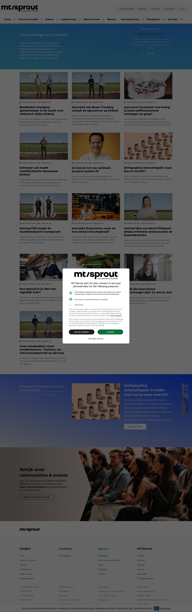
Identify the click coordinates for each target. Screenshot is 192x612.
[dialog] (96, 306)
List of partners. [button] (116, 315)
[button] (96, 305)
